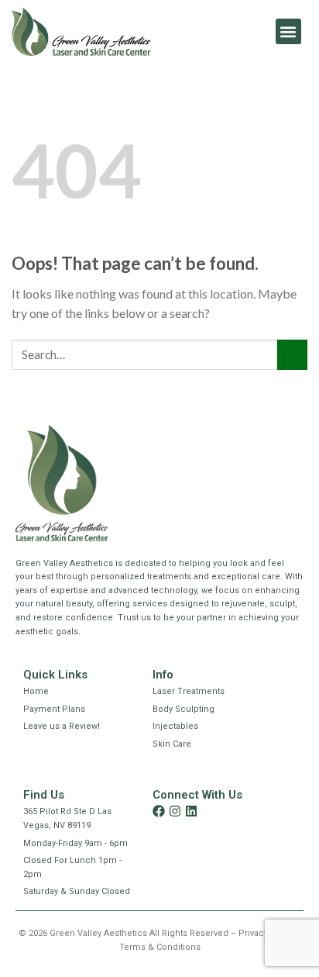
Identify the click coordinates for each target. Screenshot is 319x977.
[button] (288, 31)
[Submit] (292, 355)
